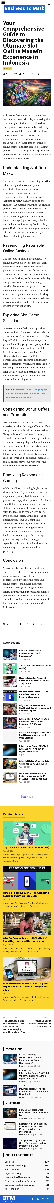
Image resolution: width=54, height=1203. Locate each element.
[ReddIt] (41, 624)
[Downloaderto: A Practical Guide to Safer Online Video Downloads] (10, 1090)
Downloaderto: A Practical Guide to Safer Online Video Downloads (34, 1092)
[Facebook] (20, 624)
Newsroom (23, 1066)
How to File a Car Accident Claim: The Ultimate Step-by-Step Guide (34, 680)
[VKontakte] (43, 1198)
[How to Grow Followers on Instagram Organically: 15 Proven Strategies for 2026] (10, 777)
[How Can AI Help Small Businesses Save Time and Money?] (10, 1113)
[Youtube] (48, 1198)
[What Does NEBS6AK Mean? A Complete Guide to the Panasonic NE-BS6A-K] (10, 723)
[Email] (48, 624)
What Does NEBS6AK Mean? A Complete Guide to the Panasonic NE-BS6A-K (34, 721)
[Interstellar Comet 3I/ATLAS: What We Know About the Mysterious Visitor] (10, 750)
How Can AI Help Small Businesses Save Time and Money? (33, 1112)
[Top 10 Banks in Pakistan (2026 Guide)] (10, 668)
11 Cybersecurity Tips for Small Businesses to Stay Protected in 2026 (32, 1143)
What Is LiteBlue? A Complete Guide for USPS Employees (34, 762)
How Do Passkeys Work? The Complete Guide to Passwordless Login (33, 694)
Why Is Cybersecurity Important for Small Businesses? (30, 653)
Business (8, 69)
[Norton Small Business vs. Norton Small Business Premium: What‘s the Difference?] (10, 1127)
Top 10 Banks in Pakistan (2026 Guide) (35, 667)
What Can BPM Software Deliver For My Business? (40, 1023)
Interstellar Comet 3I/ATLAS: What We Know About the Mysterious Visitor (34, 749)
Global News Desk (25, 1118)
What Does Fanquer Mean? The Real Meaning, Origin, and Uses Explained (35, 735)
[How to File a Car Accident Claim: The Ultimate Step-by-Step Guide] (10, 682)
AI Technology (25, 1070)
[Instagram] (37, 1198)
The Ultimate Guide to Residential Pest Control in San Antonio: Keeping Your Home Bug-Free (14, 1026)
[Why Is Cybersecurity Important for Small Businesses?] (10, 654)
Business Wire (28, 74)
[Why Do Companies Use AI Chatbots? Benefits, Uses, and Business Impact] (10, 709)
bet (4, 603)
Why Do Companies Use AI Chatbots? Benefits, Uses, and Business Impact (35, 708)
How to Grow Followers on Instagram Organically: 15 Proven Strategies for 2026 (33, 776)
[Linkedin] (34, 624)
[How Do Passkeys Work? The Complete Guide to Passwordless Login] (10, 695)
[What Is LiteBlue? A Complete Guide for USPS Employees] (10, 763)
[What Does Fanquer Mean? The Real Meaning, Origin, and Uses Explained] (10, 736)
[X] (27, 624)
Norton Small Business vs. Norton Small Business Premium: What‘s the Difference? (33, 1127)
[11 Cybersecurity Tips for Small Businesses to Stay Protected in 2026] (10, 1143)
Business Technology (27, 1054)
